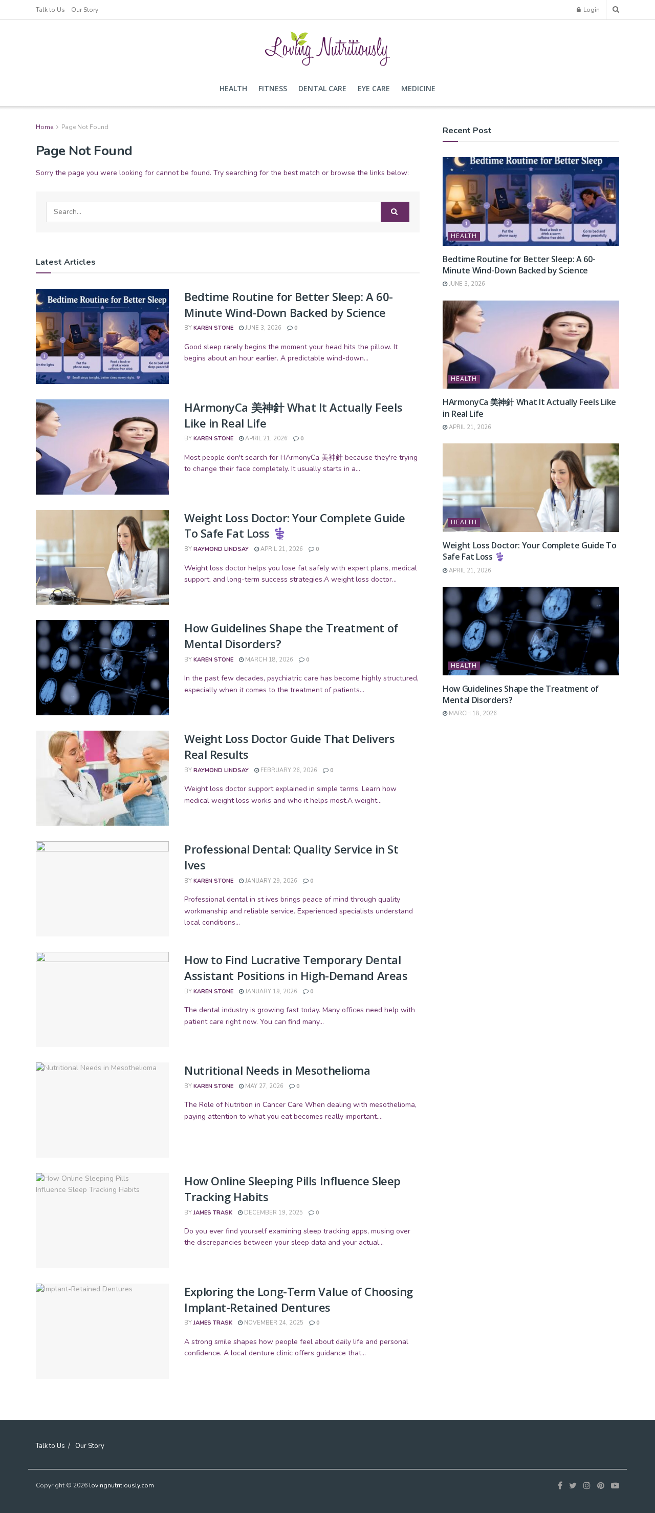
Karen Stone (213, 328)
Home (44, 127)
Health (233, 88)
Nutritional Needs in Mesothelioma (277, 1070)
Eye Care (374, 88)
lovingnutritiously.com (121, 1485)
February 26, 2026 (288, 770)
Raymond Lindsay (221, 549)
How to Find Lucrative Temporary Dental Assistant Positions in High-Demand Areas (295, 967)
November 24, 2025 (273, 1323)
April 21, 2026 (266, 438)
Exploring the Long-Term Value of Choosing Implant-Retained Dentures (298, 1299)
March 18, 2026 (268, 660)
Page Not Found (84, 127)
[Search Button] (395, 212)
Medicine (418, 88)
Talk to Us (50, 10)
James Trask (212, 1213)
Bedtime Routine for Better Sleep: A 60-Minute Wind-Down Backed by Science (288, 304)
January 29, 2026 (270, 881)
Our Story (84, 10)
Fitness (272, 88)
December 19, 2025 (273, 1213)
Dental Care (322, 88)
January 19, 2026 (270, 991)
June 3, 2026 (262, 328)
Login (591, 10)
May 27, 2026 (263, 1086)
